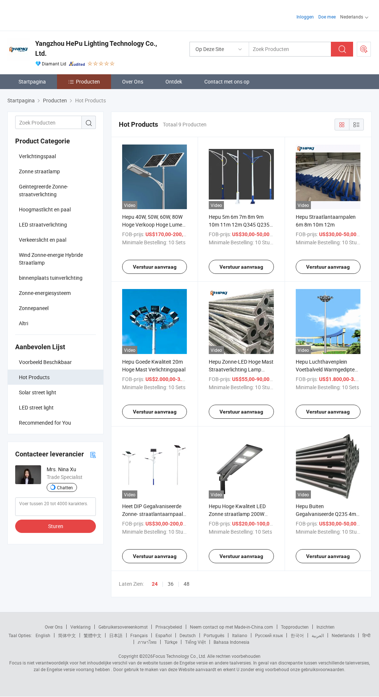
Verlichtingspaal (37, 156)
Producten (88, 81)
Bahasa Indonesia (231, 642)
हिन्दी (366, 635)
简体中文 (67, 635)
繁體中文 (92, 635)
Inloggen (305, 17)
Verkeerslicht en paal (42, 239)
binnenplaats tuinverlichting (51, 277)
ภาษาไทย (147, 642)
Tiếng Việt (195, 642)
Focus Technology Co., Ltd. (179, 656)
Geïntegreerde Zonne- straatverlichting (43, 190)
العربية (318, 635)
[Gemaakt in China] (55, 14)
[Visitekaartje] (93, 454)
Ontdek (173, 81)
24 (155, 584)
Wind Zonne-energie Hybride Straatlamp (51, 258)
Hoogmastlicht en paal (45, 209)
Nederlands (343, 635)
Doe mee (327, 17)
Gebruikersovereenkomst (123, 627)
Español (163, 635)
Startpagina (32, 81)
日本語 (116, 635)
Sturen (55, 526)
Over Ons (132, 81)
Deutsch (188, 635)
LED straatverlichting (43, 224)
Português (214, 635)
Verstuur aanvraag (155, 267)
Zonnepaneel (33, 308)
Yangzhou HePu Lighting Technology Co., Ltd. (96, 48)
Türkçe (170, 642)
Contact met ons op (226, 81)
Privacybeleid (168, 627)
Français (139, 635)
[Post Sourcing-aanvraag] (364, 49)
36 (171, 583)
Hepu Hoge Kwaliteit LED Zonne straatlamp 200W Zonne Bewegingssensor (237, 514)
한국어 (297, 635)
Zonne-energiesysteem (45, 292)
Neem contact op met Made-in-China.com (231, 627)
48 (187, 583)
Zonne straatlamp (39, 171)
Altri (23, 323)
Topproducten (295, 627)
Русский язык (269, 635)
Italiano (239, 635)
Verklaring (80, 627)
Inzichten (325, 627)
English (43, 635)
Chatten (65, 487)
